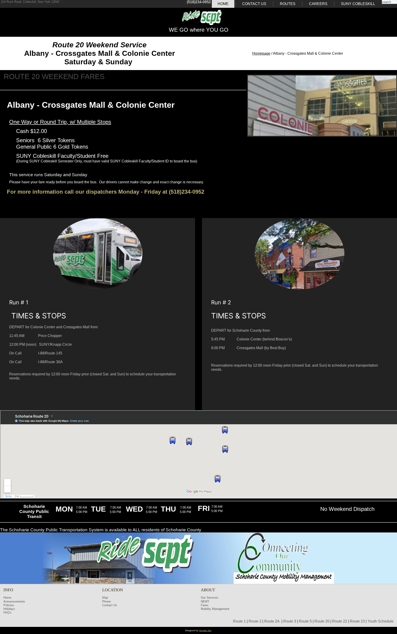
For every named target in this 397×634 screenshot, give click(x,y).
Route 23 (357, 621)
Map (105, 597)
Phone (106, 601)
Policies (8, 605)
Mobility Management (215, 609)
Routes (287, 4)
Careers (318, 4)
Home (223, 4)
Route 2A (272, 621)
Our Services (209, 597)
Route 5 (305, 621)
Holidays (9, 609)
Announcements (14, 601)
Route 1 (239, 621)
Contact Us (254, 4)
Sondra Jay (205, 630)
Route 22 (339, 621)
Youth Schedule (381, 621)
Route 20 (322, 621)
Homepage (261, 53)
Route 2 (255, 621)
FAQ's (7, 612)
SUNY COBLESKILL (358, 4)
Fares (204, 605)
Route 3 (289, 621)
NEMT (205, 601)
